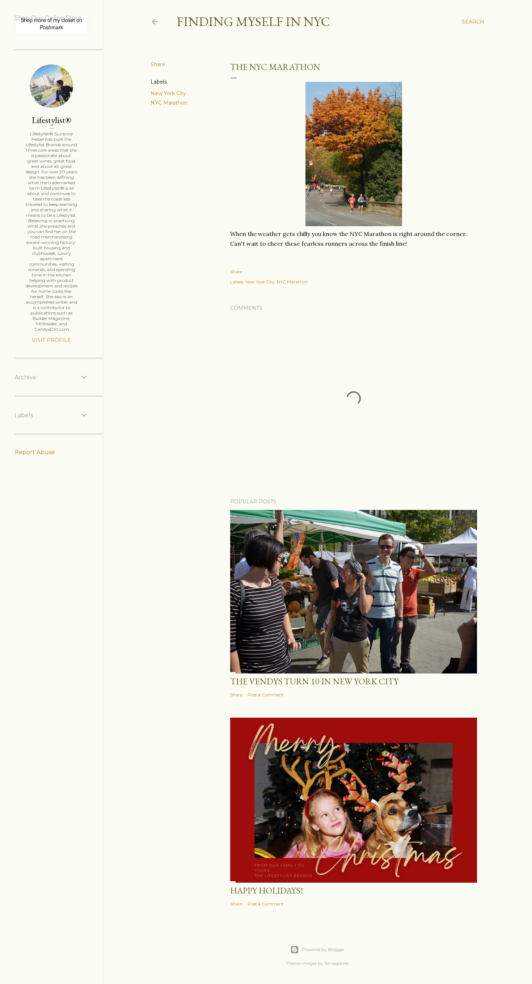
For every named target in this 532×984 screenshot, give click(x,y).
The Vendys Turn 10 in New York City (314, 681)
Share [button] (158, 64)
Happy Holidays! (266, 890)
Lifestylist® (51, 120)
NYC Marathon (169, 103)
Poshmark (51, 27)
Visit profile (51, 340)
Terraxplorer (336, 963)
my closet (64, 20)
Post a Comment (266, 694)
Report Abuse (34, 452)
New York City (168, 93)
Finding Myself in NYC (253, 21)
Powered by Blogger (323, 949)
